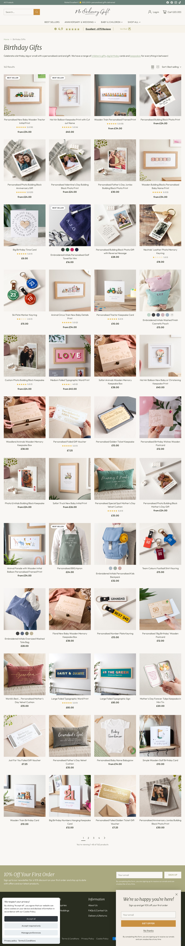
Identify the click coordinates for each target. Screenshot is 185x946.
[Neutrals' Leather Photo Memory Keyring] (160, 225)
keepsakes (135, 55)
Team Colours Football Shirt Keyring (160, 568)
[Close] (176, 894)
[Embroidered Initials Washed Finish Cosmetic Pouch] (160, 290)
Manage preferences (31, 932)
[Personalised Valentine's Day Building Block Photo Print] (70, 160)
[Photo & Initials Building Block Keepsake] (25, 479)
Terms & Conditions (27, 940)
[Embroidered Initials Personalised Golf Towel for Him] (70, 225)
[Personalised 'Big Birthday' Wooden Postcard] (160, 609)
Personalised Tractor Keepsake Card (115, 314)
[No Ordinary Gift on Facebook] (167, 3)
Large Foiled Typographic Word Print (69, 698)
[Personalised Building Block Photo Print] (160, 95)
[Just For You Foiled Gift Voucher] (25, 736)
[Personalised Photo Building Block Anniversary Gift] (25, 160)
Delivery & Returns (97, 915)
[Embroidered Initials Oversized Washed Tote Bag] (25, 609)
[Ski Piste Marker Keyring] (25, 290)
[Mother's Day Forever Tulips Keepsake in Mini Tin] (160, 674)
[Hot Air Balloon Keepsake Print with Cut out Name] (70, 95)
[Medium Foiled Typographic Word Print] (70, 356)
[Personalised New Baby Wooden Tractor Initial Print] (25, 95)
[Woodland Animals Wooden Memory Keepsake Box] (25, 417)
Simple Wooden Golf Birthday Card (160, 760)
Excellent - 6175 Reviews (98, 28)
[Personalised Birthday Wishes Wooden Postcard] (160, 417)
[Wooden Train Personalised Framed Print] (115, 95)
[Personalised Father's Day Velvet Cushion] (70, 736)
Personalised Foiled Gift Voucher (69, 441)
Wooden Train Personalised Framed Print (115, 119)
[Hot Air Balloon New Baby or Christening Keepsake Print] (160, 356)
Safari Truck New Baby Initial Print (70, 503)
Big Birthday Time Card (24, 249)
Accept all (31, 919)
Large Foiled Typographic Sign (115, 698)
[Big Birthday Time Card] (25, 225)
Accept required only (31, 925)
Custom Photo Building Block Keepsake (24, 380)
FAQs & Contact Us (97, 910)
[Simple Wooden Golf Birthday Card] (160, 736)
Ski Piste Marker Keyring (24, 314)
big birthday (113, 55)
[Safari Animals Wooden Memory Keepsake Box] (115, 356)
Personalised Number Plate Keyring (115, 633)
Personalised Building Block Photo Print (160, 119)
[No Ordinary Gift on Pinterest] (171, 3)
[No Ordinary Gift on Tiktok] (179, 3)
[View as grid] (152, 67)
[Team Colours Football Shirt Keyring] (160, 544)
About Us (93, 905)
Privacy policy (10, 940)
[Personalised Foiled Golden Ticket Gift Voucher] (115, 796)
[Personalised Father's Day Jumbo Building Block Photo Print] (115, 160)
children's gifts (99, 55)
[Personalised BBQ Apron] (70, 544)
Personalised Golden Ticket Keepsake (115, 441)
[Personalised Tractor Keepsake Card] (115, 290)
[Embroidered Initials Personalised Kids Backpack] (115, 544)
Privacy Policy (87, 938)
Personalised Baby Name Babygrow (115, 760)
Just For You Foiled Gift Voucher (25, 760)
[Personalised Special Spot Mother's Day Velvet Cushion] (115, 479)
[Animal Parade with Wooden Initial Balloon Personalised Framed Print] (25, 544)
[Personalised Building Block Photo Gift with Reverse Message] (115, 225)
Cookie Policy (102, 938)
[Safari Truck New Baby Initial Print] (70, 479)
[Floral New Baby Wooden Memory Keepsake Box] (70, 609)
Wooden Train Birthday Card (24, 820)
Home (6, 39)
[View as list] (158, 67)
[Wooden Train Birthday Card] (25, 796)
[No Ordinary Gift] (92, 12)
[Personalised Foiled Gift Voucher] (70, 417)
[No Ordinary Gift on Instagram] (175, 3)
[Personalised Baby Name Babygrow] (115, 736)
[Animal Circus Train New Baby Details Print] (70, 290)
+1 (172, 315)
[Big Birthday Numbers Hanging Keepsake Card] (70, 796)
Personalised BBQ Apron (69, 568)
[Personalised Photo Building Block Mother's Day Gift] (160, 479)
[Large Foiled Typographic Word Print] (70, 674)
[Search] (37, 12)
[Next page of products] (104, 838)
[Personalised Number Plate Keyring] (115, 609)
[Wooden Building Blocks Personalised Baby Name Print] (160, 160)
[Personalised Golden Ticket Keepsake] (115, 417)
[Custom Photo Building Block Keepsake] (25, 356)
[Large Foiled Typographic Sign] (115, 674)
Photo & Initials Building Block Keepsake (24, 503)
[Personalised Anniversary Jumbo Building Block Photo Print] (160, 796)
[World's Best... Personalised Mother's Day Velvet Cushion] (25, 674)
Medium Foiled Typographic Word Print (69, 380)
